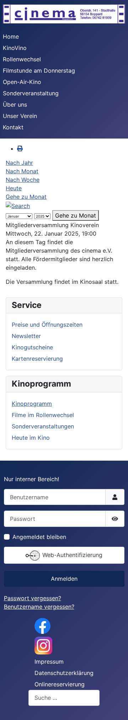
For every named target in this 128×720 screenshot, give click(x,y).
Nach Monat (22, 171)
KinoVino (15, 47)
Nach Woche (22, 179)
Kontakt (13, 127)
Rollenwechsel (22, 59)
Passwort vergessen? (32, 598)
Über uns (15, 104)
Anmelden (64, 578)
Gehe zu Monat (26, 196)
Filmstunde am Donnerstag (39, 70)
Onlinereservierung (59, 684)
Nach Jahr (19, 162)
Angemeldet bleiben (39, 536)
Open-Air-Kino (22, 81)
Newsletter (26, 335)
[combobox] (64, 698)
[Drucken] (20, 148)
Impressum (49, 661)
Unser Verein (20, 115)
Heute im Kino (31, 437)
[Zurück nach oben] (115, 706)
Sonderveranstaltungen (43, 426)
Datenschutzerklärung (64, 672)
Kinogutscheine (32, 347)
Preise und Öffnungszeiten (47, 324)
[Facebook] (42, 625)
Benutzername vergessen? (39, 606)
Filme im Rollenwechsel (43, 414)
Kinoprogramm (32, 403)
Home (11, 36)
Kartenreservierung (37, 358)
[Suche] (18, 205)
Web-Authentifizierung (71, 554)
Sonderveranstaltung (31, 93)
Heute (14, 188)
